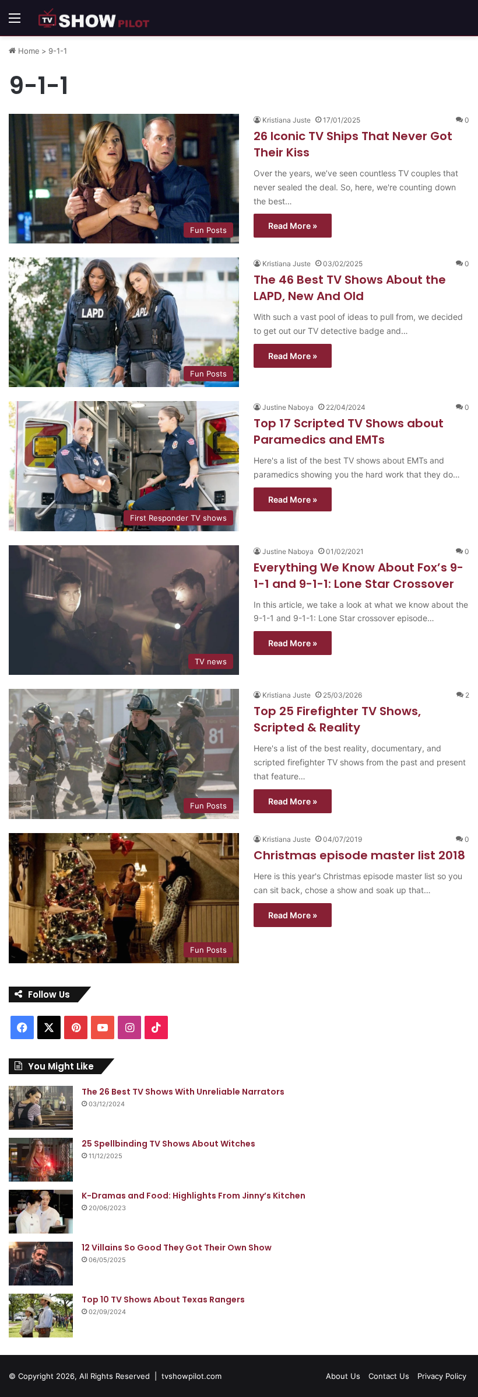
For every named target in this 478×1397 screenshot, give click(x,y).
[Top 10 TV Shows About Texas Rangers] (41, 1315)
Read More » (292, 226)
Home (28, 50)
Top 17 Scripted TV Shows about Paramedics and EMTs (349, 431)
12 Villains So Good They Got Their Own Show (177, 1247)
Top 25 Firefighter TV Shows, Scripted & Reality (337, 719)
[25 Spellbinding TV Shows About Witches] (41, 1160)
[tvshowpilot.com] (93, 17)
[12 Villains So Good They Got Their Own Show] (41, 1263)
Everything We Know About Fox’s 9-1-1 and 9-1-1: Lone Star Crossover (358, 575)
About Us (343, 1376)
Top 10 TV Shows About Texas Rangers (163, 1299)
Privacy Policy (441, 1376)
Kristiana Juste (286, 120)
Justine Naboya (288, 407)
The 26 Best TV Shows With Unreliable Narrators (183, 1092)
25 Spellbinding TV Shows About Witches (168, 1143)
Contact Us (388, 1376)
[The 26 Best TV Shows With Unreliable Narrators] (41, 1108)
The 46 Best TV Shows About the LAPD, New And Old (350, 287)
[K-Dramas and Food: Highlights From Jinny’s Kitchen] (41, 1212)
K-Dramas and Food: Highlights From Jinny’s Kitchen (193, 1195)
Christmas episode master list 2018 (359, 855)
